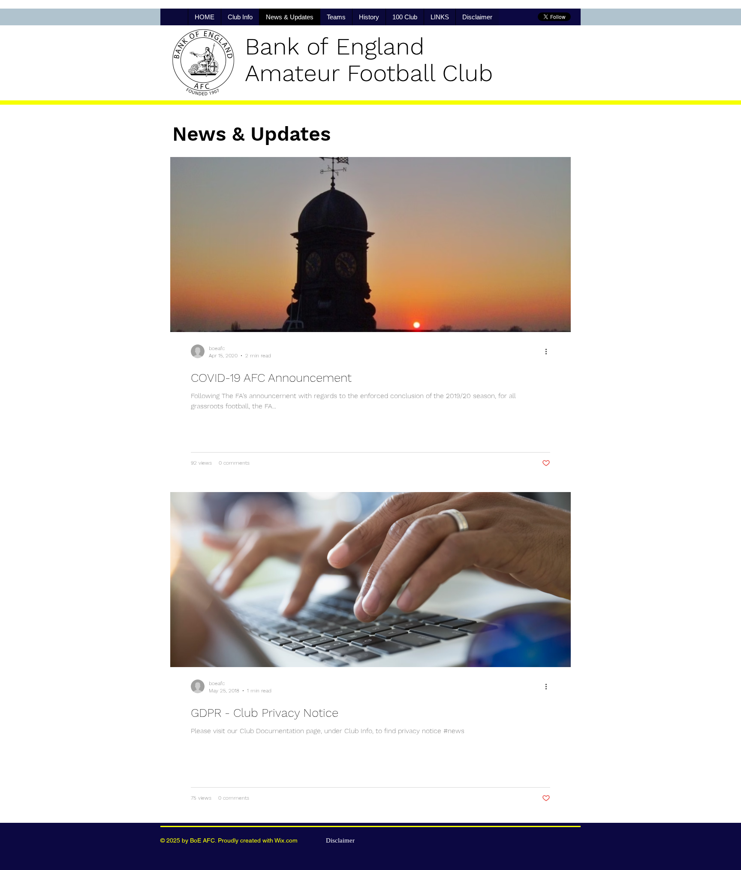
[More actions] (549, 351)
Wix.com (286, 840)
